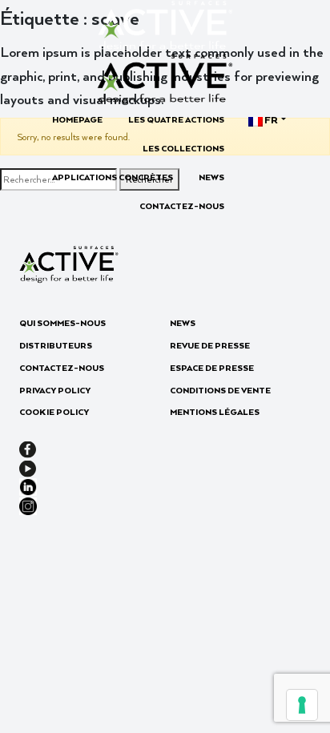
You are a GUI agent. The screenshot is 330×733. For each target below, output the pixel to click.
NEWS (211, 177)
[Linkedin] (28, 485)
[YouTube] (27, 466)
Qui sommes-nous (62, 322)
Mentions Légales (215, 411)
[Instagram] (28, 503)
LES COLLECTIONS (183, 148)
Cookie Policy (54, 411)
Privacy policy (55, 390)
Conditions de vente (220, 390)
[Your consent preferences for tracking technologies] (302, 705)
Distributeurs (55, 345)
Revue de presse (210, 345)
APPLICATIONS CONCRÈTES (112, 177)
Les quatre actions (176, 119)
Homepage (77, 119)
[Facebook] (27, 447)
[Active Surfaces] (69, 262)
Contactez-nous (181, 205)
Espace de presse (212, 367)
